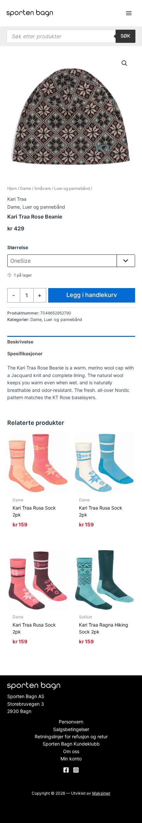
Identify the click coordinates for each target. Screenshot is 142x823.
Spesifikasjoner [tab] (25, 353)
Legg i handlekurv (91, 294)
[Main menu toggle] (128, 13)
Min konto (71, 758)
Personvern (71, 721)
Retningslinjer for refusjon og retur (71, 736)
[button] (124, 63)
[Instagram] (76, 770)
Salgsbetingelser (71, 729)
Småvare (42, 188)
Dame (25, 188)
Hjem (12, 188)
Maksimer (101, 793)
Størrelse (17, 247)
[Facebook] (66, 770)
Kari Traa (16, 199)
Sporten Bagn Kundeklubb (71, 744)
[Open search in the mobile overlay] (71, 36)
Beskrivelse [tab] (20, 341)
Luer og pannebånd (72, 188)
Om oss (71, 751)
